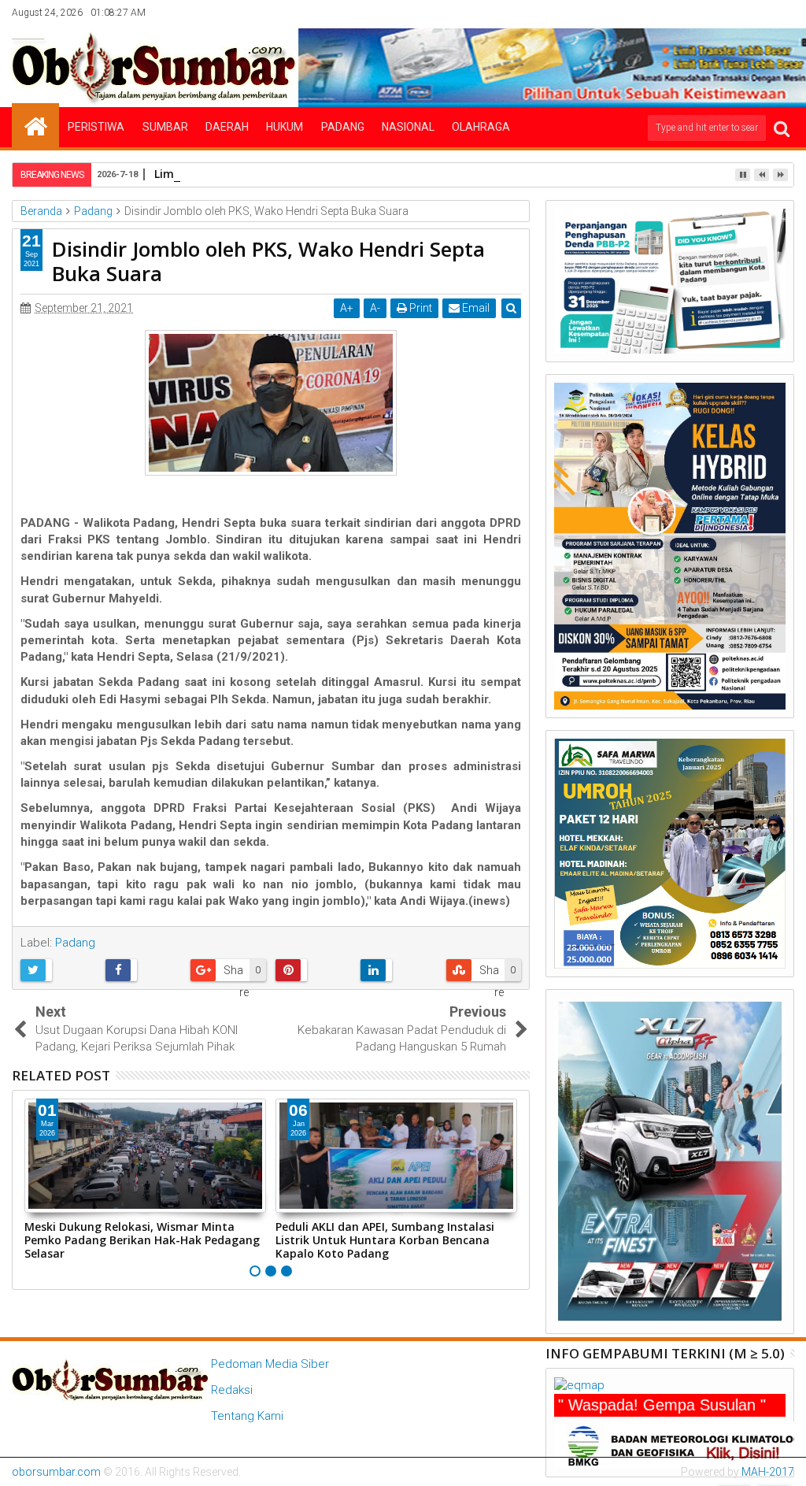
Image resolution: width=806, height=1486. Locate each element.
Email (475, 308)
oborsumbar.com (56, 1472)
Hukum (284, 126)
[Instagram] (734, 12)
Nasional (408, 126)
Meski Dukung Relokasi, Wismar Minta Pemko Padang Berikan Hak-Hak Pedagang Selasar (142, 1240)
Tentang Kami (247, 1416)
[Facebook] (686, 12)
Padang (342, 126)
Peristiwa (96, 126)
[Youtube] (783, 12)
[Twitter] (710, 12)
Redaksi (232, 1390)
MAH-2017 (767, 1472)
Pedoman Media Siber (270, 1364)
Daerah (227, 126)
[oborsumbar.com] (35, 125)
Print (419, 308)
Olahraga (481, 126)
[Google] (759, 12)
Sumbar (165, 126)
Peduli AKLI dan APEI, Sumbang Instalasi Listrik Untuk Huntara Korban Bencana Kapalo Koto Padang (384, 1240)
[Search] (781, 128)
